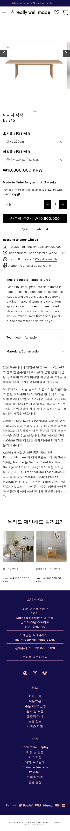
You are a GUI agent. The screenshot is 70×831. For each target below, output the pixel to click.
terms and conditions (46, 301)
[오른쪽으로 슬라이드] (66, 53)
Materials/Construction (24, 351)
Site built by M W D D (35, 825)
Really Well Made (33, 822)
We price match (46, 259)
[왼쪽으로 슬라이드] (3, 53)
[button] (4, 12)
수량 (9, 204)
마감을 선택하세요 (16, 152)
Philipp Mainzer (14, 457)
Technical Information (23, 337)
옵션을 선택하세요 (16, 134)
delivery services (49, 247)
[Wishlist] (56, 12)
